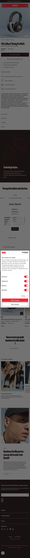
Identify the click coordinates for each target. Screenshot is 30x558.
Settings (23, 296)
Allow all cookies (15, 300)
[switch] (26, 281)
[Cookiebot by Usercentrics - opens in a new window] (22, 253)
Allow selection (15, 304)
